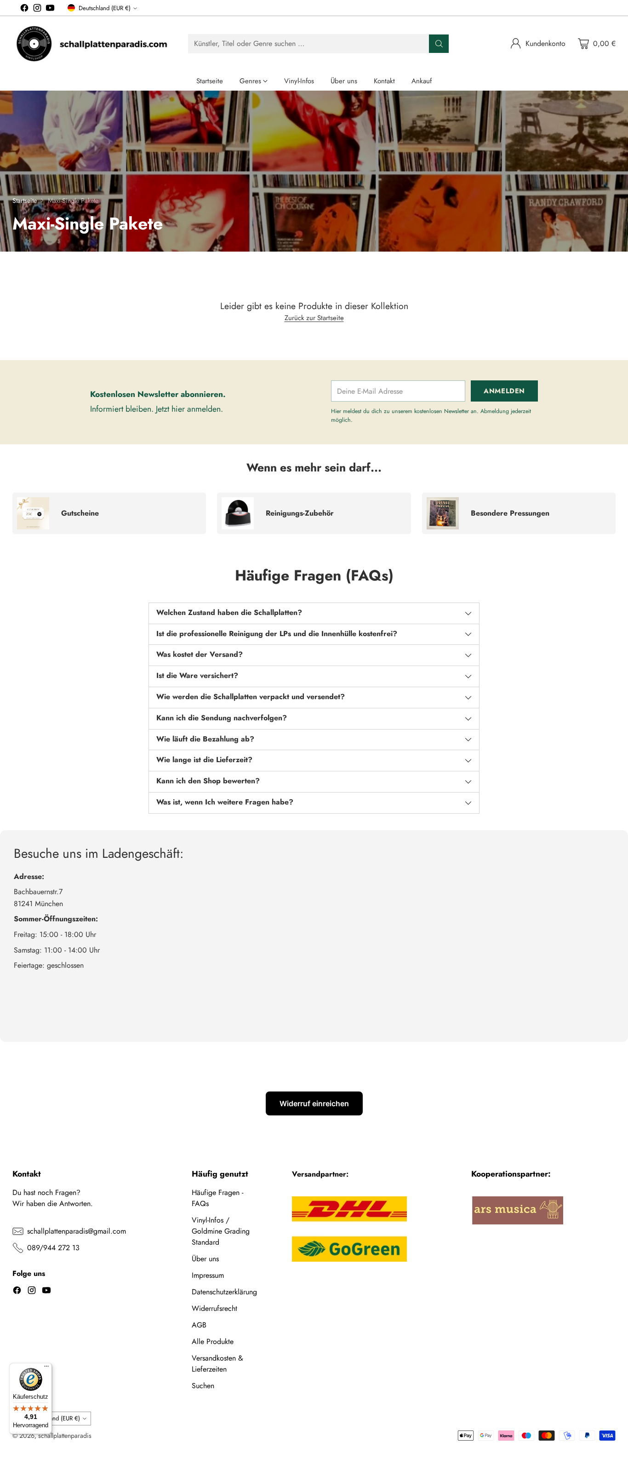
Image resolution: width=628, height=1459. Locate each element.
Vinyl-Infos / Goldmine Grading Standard (221, 1231)
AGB (199, 1325)
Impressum (208, 1275)
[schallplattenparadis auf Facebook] (24, 9)
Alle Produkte (213, 1341)
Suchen (203, 1385)
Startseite (24, 200)
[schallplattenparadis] (92, 43)
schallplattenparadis (64, 1435)
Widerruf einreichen (314, 1103)
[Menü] (46, 1368)
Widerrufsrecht (214, 1308)
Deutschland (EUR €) (105, 8)
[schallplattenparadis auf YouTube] (50, 9)
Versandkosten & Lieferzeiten (217, 1363)
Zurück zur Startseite (314, 318)
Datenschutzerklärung (224, 1292)
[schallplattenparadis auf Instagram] (37, 9)
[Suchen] (439, 43)
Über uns (205, 1258)
